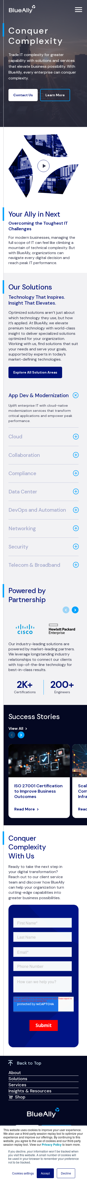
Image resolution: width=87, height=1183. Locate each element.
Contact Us (23, 95)
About (14, 1073)
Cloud (15, 436)
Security (18, 546)
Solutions (17, 1079)
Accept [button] (45, 1173)
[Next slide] (75, 609)
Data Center (22, 491)
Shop (20, 1097)
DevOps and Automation (37, 510)
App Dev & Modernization (38, 395)
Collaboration (24, 455)
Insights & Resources (29, 1091)
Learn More (55, 95)
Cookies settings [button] (23, 1173)
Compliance (22, 473)
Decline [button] (66, 1173)
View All (15, 728)
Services (17, 1085)
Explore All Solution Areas (35, 372)
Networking (22, 528)
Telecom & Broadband (34, 565)
